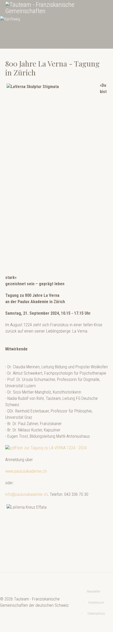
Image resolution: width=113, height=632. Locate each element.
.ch (44, 471)
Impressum (96, 602)
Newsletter (93, 591)
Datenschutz (96, 613)
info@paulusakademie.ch (26, 494)
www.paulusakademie (23, 471)
